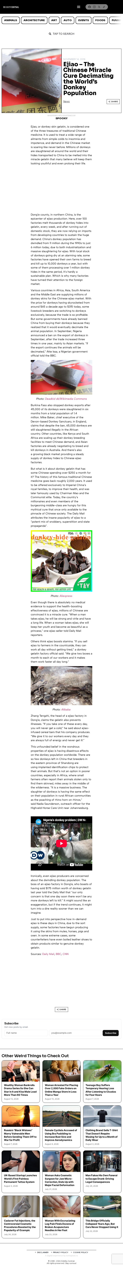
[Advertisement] (61, 190)
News (66, 101)
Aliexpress (66, 595)
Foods (100, 20)
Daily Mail (48, 954)
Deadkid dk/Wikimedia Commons (66, 398)
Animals (10, 20)
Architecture (34, 20)
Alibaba (65, 709)
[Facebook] (89, 7)
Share (114, 101)
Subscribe (110, 1033)
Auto (68, 20)
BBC (58, 954)
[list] (61, 20)
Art (54, 20)
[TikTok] (104, 7)
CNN (66, 954)
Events (83, 20)
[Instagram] (94, 7)
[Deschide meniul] (78, 7)
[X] (99, 7)
